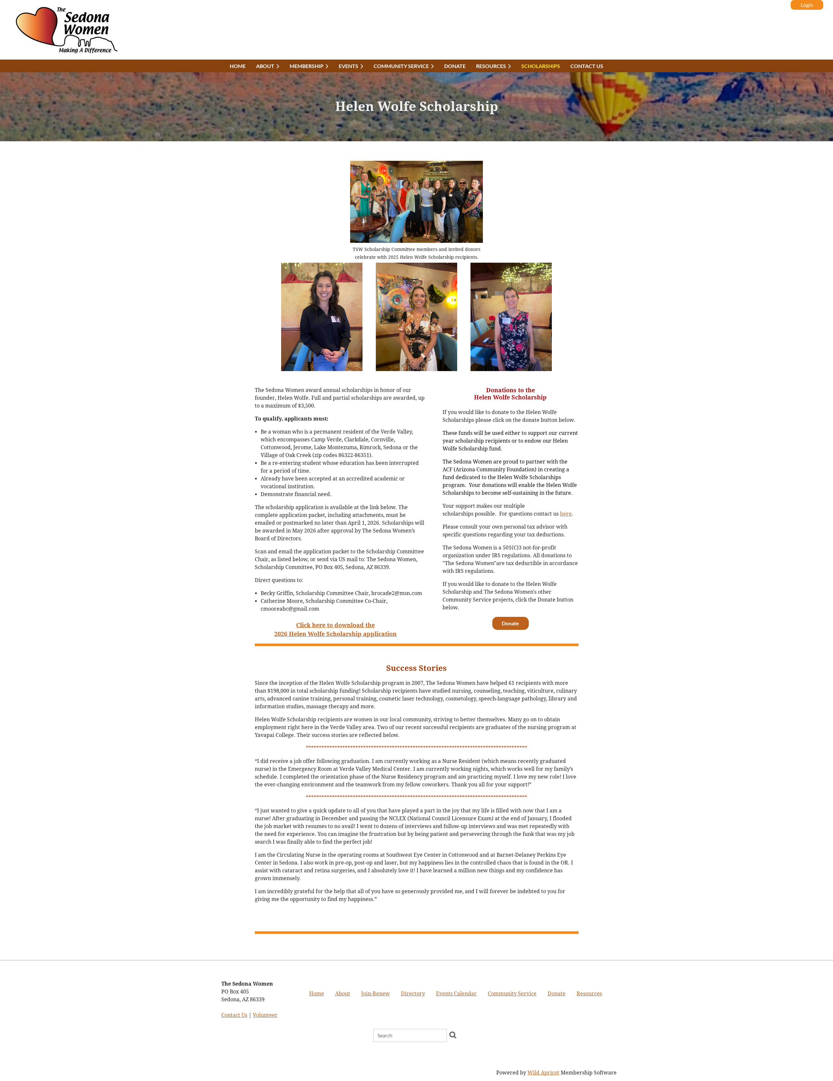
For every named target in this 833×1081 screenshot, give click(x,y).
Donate (510, 623)
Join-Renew (375, 994)
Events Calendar (456, 994)
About (342, 994)
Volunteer (265, 1015)
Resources (589, 994)
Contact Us (234, 1015)
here (566, 514)
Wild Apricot (543, 1073)
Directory (413, 994)
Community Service (512, 994)
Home (316, 994)
